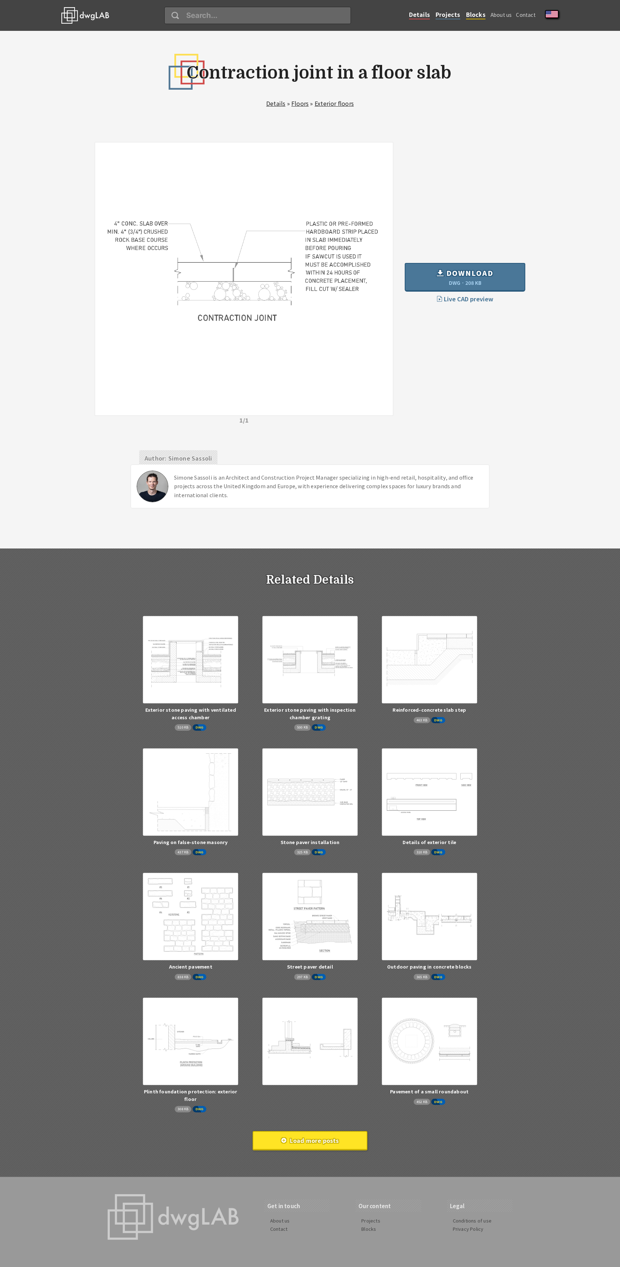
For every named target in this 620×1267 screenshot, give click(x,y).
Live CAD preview (467, 299)
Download (468, 277)
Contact (525, 14)
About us (501, 14)
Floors (300, 103)
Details (419, 14)
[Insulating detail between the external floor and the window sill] (310, 1041)
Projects (448, 14)
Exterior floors (334, 103)
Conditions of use (472, 1220)
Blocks (475, 14)
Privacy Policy (468, 1228)
